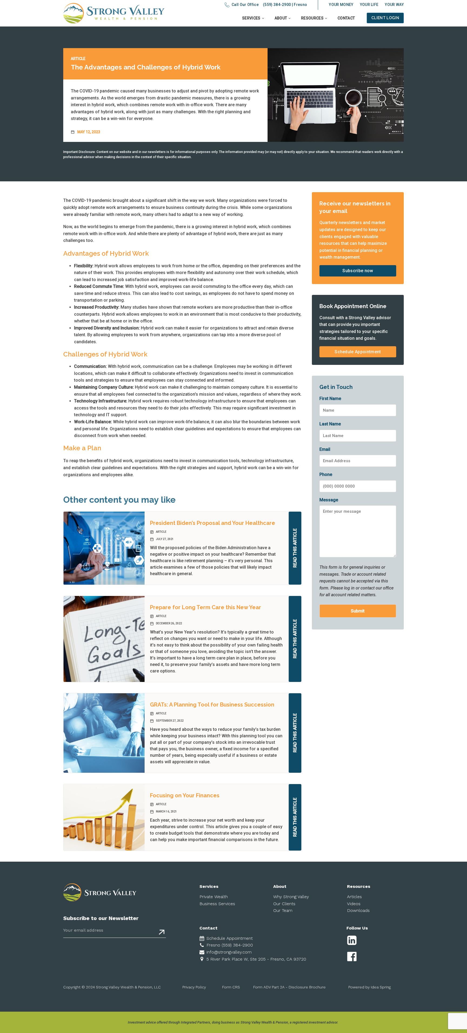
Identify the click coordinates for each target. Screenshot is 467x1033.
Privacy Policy (194, 987)
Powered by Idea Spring (369, 987)
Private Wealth (213, 896)
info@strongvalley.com (229, 952)
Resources (312, 18)
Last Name (330, 423)
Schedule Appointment (358, 351)
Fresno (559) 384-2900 (229, 945)
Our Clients (284, 903)
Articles (354, 896)
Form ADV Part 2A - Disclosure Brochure (289, 987)
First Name (330, 398)
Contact (346, 18)
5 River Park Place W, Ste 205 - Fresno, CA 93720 (256, 959)
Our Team (282, 910)
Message (328, 499)
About (281, 18)
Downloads (358, 910)
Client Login (385, 18)
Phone (325, 474)
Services (251, 18)
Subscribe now (357, 270)
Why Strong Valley (291, 896)
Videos (354, 903)
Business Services (217, 903)
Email (324, 449)
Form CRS (231, 987)
